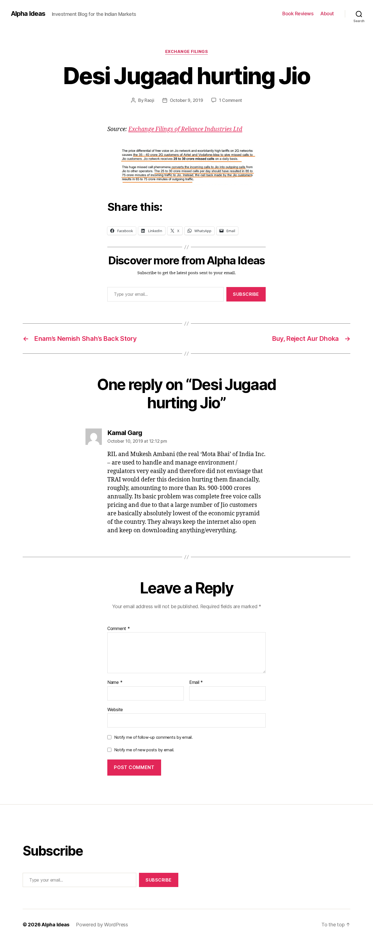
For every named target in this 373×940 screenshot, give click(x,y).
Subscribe (246, 294)
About (327, 13)
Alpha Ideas (28, 13)
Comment (118, 628)
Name (114, 682)
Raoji (149, 100)
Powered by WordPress (102, 924)
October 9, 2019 (186, 100)
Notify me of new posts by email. (144, 749)
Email (196, 682)
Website (115, 709)
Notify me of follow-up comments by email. (153, 737)
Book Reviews (297, 13)
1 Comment (230, 100)
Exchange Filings (186, 51)
